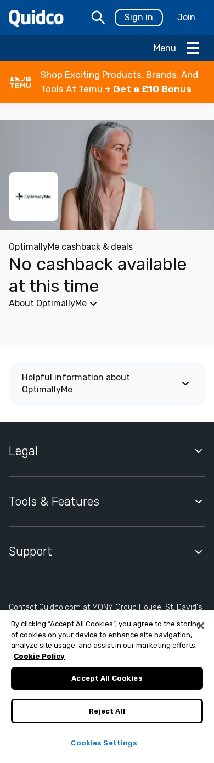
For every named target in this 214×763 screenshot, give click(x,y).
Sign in (139, 17)
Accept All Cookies (106, 678)
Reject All (107, 711)
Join (186, 17)
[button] (107, 82)
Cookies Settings (104, 743)
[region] (107, 686)
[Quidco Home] (36, 18)
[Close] (201, 626)
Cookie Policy (39, 656)
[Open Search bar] (98, 17)
